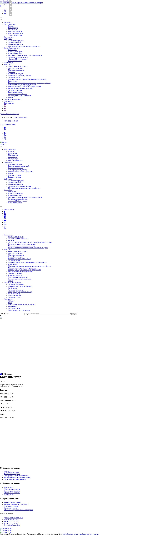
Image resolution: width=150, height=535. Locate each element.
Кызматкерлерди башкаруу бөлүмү (20, 88)
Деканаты (11, 72)
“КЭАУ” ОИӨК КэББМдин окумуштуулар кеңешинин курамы (30, 242)
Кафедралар (8, 39)
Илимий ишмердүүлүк (12, 48)
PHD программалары (15, 33)
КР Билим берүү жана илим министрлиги (18, 510)
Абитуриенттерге (10, 24)
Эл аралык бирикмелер (16, 284)
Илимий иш (8, 190)
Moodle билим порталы (12, 474)
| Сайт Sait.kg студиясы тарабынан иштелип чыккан (80, 534)
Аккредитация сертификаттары (19, 310)
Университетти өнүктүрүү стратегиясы (22, 244)
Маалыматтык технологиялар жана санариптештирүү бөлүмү (29, 83)
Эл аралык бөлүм (14, 77)
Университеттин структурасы (18, 238)
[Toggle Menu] (1, 146)
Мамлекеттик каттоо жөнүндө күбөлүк (21, 304)
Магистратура (13, 28)
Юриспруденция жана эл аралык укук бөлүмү (24, 46)
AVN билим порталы (11, 472)
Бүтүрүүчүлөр (9, 494)
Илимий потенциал (15, 53)
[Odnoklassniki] (10, 9)
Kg (5, 13)
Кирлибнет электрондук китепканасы (17, 477)
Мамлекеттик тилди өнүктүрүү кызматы (22, 85)
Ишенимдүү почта (10, 508)
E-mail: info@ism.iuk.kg (8, 124)
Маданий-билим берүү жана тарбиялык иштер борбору (27, 79)
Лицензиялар (12, 306)
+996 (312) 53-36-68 (11, 121)
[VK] (10, 6)
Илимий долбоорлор (15, 51)
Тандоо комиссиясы (15, 35)
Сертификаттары (14, 308)
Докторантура (13, 159)
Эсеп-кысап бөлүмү (15, 90)
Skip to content (5, 1)
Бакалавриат (12, 153)
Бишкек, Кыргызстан (11, 519)
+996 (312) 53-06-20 (20, 117)
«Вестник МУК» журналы (17, 59)
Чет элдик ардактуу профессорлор (20, 292)
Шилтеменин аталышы (12, 493)
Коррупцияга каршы (11, 506)
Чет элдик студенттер (15, 290)
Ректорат (11, 240)
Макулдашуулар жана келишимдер (20, 286)
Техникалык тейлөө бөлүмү (17, 94)
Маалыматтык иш (14, 295)
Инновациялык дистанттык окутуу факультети (24, 86)
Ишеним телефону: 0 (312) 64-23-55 (16, 504)
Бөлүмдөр (7, 64)
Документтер (8, 101)
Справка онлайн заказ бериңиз (15, 479)
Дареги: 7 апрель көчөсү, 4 (9, 114)
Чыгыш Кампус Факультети (18, 66)
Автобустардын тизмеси (12, 502)
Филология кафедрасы (16, 40)
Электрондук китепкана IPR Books (16, 475)
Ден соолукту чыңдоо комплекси (19, 96)
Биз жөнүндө (8, 62)
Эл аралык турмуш (14, 297)
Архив (10, 97)
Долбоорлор (12, 288)
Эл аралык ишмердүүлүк (12, 99)
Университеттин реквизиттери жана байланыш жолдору (28, 248)
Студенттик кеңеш (14, 175)
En (5, 12)
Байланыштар (9, 103)
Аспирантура (12, 29)
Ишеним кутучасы (14, 177)
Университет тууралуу (16, 237)
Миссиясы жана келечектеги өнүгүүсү (21, 246)
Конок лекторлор (14, 293)
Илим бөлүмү (13, 81)
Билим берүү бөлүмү (15, 74)
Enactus (10, 173)
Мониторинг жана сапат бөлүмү (19, 75)
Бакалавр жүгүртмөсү (15, 168)
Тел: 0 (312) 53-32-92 (11, 523)
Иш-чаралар (12, 50)
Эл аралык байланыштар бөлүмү (19, 186)
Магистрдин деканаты (16, 70)
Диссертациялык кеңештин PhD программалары (25, 55)
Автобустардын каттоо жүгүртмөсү (20, 171)
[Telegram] (10, 14)
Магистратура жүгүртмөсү (17, 170)
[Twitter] (10, 3)
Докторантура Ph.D (15, 31)
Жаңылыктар (8, 487)
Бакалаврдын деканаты (12, 491)
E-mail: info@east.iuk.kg (12, 525)
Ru (5, 10)
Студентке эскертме (15, 164)
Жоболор (11, 301)
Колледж (11, 26)
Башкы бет (8, 22)
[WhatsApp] (10, 11)
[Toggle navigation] (1, 17)
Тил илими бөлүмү (14, 42)
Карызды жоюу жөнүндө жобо (18, 166)
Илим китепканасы (15, 61)
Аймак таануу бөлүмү (15, 44)
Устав (10, 303)
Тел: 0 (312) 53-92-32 (11, 521)
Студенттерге (8, 37)
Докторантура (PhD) (15, 68)
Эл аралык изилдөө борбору (18, 57)
